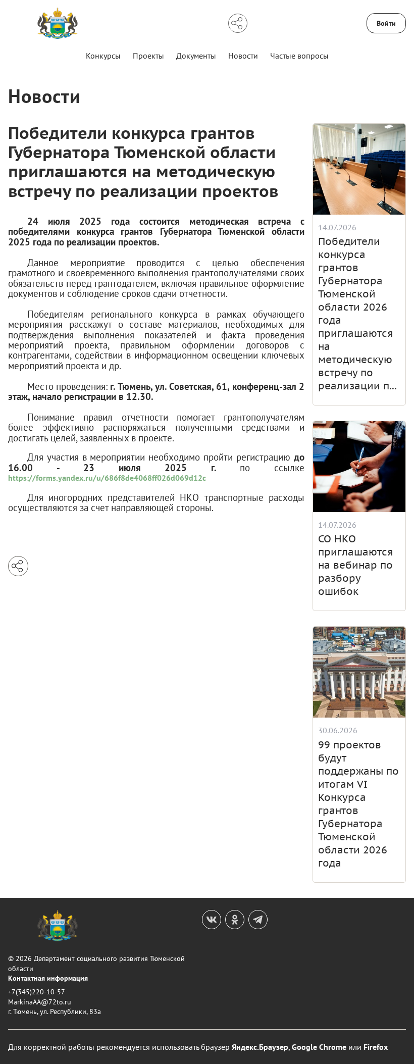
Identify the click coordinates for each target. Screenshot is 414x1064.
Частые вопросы (299, 55)
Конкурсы (103, 55)
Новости (243, 55)
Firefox (376, 1047)
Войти (386, 23)
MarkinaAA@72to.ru (39, 1001)
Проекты (148, 55)
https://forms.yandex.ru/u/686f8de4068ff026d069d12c (107, 478)
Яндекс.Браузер (260, 1047)
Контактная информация (48, 978)
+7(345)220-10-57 (36, 991)
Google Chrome (319, 1047)
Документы (196, 55)
